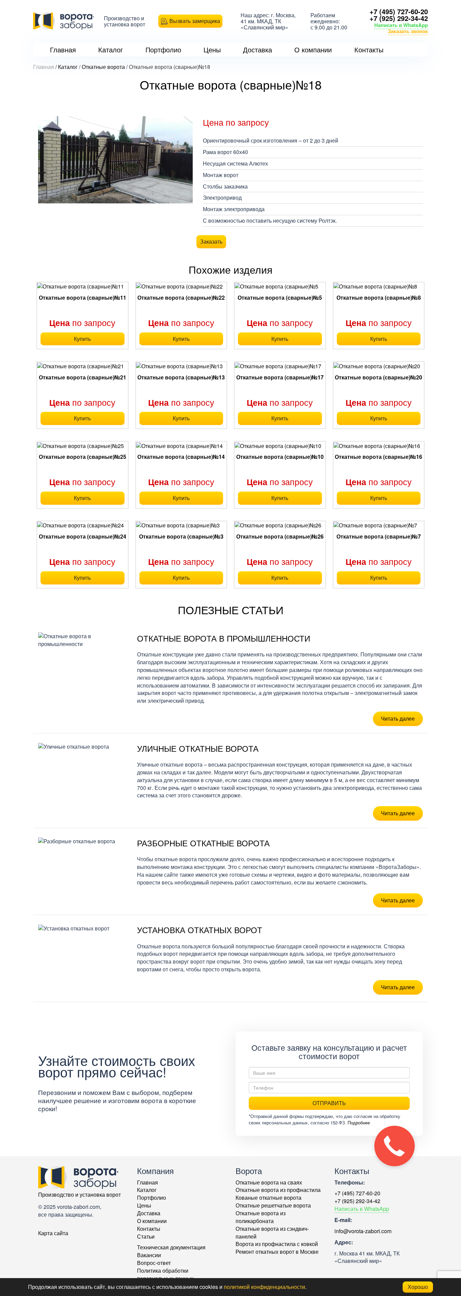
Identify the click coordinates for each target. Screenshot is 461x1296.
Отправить (329, 1103)
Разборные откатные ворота (203, 843)
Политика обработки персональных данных (165, 1274)
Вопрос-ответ (154, 1263)
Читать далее (398, 718)
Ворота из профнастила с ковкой (277, 1244)
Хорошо (418, 1287)
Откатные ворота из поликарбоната (261, 1217)
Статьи (146, 1236)
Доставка (148, 1213)
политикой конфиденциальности (264, 1287)
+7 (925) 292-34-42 (399, 18)
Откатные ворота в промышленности (223, 638)
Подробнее (359, 1122)
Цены (144, 1205)
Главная (147, 1182)
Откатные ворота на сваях (269, 1182)
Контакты (148, 1228)
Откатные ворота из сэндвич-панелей (272, 1232)
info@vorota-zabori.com (362, 1231)
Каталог (147, 1190)
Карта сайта (53, 1233)
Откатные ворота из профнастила (278, 1190)
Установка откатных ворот (199, 930)
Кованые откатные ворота (268, 1197)
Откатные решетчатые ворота (273, 1205)
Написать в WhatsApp (401, 25)
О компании (152, 1221)
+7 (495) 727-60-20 (399, 11)
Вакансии (149, 1255)
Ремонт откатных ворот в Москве (277, 1251)
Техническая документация (171, 1247)
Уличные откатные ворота (198, 748)
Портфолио (151, 1197)
